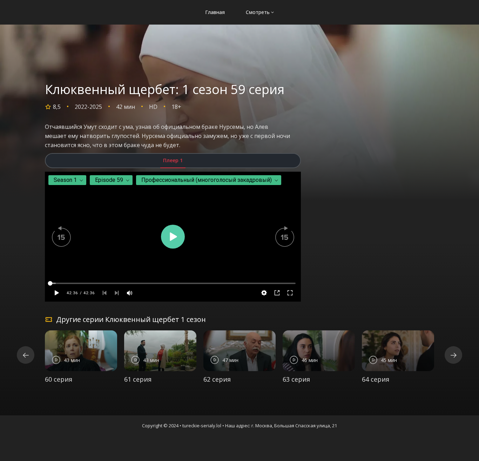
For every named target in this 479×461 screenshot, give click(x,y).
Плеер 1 (173, 160)
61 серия (137, 379)
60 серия (58, 379)
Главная (215, 12)
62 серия (217, 379)
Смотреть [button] (258, 12)
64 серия (375, 379)
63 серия (296, 379)
